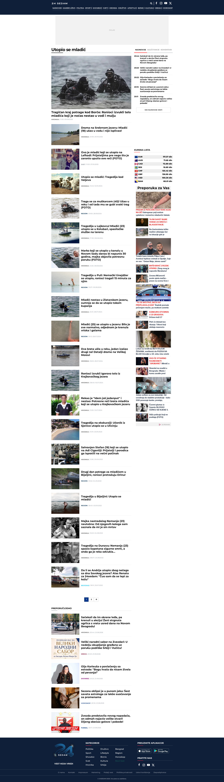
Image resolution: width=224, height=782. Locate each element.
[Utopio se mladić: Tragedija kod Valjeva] (65, 183)
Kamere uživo (69, 8)
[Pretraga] (151, 3)
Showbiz (97, 8)
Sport (88, 8)
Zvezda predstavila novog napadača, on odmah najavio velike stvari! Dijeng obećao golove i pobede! (105, 718)
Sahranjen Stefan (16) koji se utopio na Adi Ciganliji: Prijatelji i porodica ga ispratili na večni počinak (104, 450)
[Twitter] (170, 3)
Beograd (85, 585)
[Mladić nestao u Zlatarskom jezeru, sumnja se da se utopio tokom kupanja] (65, 306)
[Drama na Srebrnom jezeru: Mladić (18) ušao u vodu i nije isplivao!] (65, 134)
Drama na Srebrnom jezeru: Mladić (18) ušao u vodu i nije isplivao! (104, 129)
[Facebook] (156, 3)
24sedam (102, 779)
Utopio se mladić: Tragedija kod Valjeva (102, 179)
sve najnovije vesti (153, 110)
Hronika (113, 8)
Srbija (158, 8)
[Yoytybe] (165, 3)
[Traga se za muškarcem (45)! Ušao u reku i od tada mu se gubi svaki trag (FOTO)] (65, 208)
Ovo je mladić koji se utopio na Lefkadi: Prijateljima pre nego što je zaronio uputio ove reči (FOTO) (105, 155)
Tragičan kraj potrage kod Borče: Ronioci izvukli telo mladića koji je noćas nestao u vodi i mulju (91, 114)
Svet (105, 8)
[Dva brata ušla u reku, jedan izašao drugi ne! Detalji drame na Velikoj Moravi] (65, 355)
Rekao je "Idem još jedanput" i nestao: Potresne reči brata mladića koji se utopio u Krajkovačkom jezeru (105, 401)
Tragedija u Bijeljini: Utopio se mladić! (101, 498)
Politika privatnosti (124, 772)
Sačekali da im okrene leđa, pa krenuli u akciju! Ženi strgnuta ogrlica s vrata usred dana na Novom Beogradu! (105, 622)
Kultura (149, 8)
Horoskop (168, 8)
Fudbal (84, 728)
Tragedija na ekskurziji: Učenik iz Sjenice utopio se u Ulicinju (103, 424)
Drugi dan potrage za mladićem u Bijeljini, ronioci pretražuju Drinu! (103, 474)
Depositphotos (160, 772)
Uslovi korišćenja (143, 772)
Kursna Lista (142, 150)
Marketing (95, 772)
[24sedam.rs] (59, 3)
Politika (80, 8)
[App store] (144, 751)
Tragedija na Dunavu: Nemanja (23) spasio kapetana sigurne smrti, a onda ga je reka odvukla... (104, 548)
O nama (61, 772)
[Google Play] (161, 751)
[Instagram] (161, 3)
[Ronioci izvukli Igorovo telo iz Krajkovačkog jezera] (65, 380)
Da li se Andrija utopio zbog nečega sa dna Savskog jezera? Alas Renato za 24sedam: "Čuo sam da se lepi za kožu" (105, 575)
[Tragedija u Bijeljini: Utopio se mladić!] (65, 503)
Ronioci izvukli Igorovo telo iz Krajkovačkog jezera (100, 375)
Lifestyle (132, 8)
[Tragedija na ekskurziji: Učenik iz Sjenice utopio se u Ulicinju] (65, 429)
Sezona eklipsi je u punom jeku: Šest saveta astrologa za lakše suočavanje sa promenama (106, 694)
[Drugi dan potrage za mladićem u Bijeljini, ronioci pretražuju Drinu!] (65, 478)
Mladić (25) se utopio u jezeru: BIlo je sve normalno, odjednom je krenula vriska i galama (105, 327)
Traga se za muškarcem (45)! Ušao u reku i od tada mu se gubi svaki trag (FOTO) (105, 204)
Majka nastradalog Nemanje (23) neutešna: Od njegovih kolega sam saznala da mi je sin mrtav (104, 524)
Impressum (83, 772)
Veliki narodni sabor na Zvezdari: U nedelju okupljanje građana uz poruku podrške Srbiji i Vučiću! (104, 645)
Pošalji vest (108, 772)
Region (84, 214)
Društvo (122, 8)
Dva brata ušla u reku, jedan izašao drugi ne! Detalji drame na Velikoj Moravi (104, 352)
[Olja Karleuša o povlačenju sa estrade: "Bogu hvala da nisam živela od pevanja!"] (65, 673)
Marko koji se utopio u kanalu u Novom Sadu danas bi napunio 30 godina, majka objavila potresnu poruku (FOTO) (103, 255)
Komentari (166, 50)
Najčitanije (153, 50)
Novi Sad (119, 761)
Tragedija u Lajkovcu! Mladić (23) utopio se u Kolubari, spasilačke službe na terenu (103, 229)
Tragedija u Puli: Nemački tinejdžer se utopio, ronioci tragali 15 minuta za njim (106, 278)
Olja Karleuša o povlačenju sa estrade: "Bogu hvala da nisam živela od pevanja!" (106, 669)
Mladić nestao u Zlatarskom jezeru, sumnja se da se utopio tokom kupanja (104, 303)
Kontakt (71, 772)
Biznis (141, 8)
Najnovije (57, 8)
